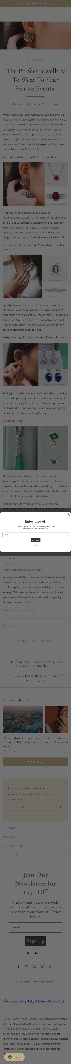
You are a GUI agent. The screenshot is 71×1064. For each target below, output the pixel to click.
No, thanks (36, 546)
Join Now (35, 540)
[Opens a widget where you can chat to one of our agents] (14, 1057)
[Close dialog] (68, 514)
